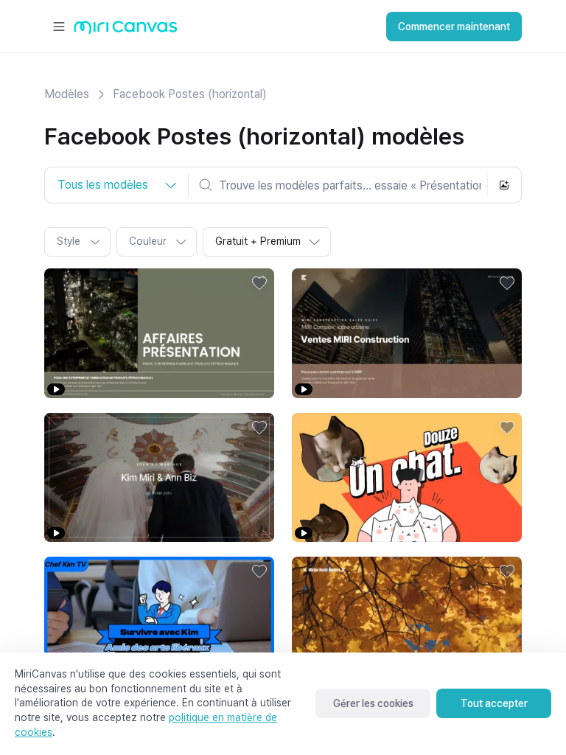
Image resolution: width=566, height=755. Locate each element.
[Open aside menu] (59, 26)
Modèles (66, 94)
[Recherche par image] (504, 185)
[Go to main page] (126, 30)
